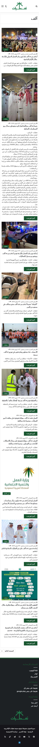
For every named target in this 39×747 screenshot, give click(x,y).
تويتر (36, 674)
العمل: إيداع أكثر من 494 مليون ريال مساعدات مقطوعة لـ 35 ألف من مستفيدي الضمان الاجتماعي (19, 502)
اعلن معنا (34, 703)
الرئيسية (30, 732)
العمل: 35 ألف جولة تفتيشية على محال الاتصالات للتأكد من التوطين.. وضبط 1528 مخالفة (20, 442)
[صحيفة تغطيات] (19, 6)
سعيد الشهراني (32, 415)
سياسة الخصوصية (12, 732)
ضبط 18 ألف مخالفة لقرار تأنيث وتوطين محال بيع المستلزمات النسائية (20, 127)
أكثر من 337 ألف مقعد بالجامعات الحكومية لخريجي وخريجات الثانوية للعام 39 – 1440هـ (21, 629)
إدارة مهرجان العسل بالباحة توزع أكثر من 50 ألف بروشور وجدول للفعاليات (19, 255)
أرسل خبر (34, 706)
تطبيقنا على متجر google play (27, 691)
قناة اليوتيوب (33, 670)
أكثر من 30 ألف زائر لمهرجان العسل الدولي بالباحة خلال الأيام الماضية (19, 58)
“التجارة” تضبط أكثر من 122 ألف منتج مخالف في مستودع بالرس (20, 306)
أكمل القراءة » (30, 70)
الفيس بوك (34, 677)
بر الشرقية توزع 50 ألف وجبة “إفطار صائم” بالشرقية (19, 400)
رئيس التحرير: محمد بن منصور (28, 54)
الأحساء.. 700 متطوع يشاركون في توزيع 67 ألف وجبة (20, 353)
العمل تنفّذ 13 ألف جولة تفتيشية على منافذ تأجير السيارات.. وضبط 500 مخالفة (20, 420)
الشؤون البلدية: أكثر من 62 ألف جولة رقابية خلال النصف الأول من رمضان (19, 606)
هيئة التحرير (22, 732)
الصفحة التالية (9, 651)
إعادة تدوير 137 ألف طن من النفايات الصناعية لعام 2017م (19, 550)
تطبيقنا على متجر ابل (31, 688)
